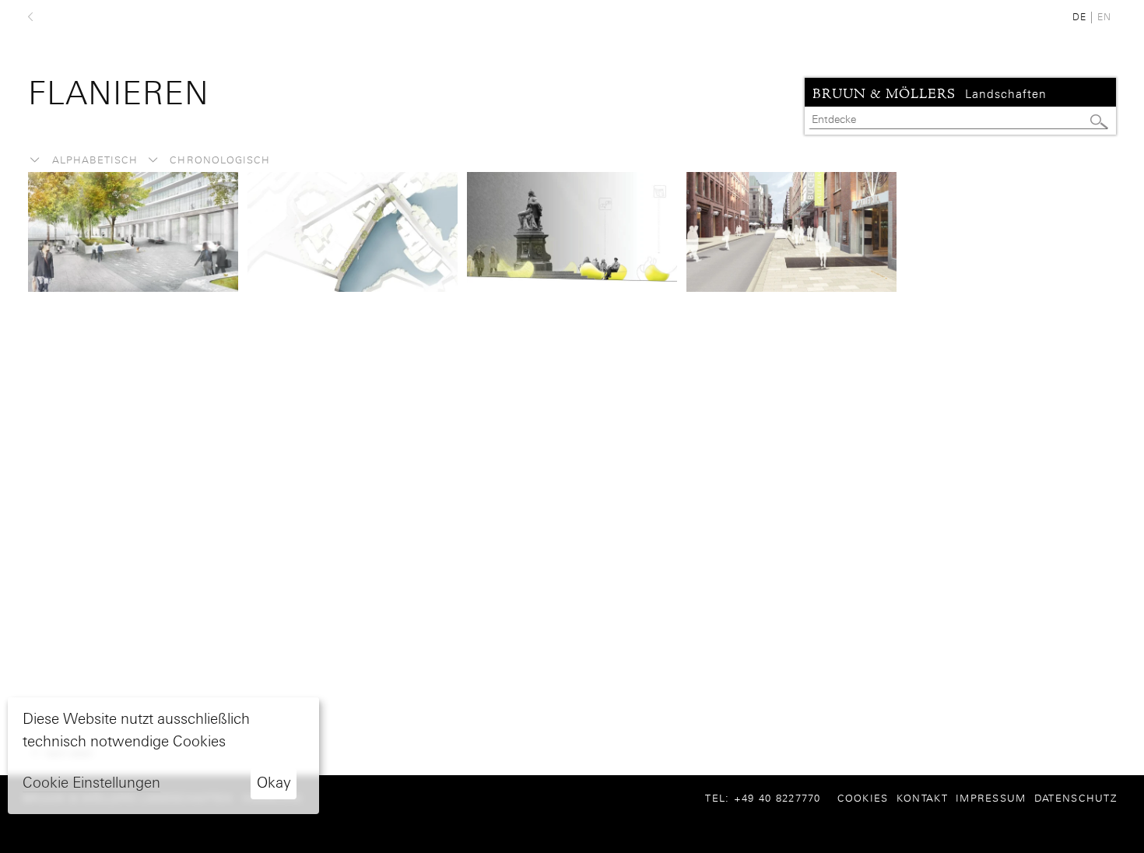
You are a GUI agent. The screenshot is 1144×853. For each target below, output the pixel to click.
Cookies (863, 798)
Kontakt (922, 798)
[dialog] (163, 755)
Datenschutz (1075, 798)
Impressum (991, 798)
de (1079, 17)
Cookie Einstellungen (91, 783)
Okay (274, 783)
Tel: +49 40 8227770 (769, 798)
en (1104, 17)
